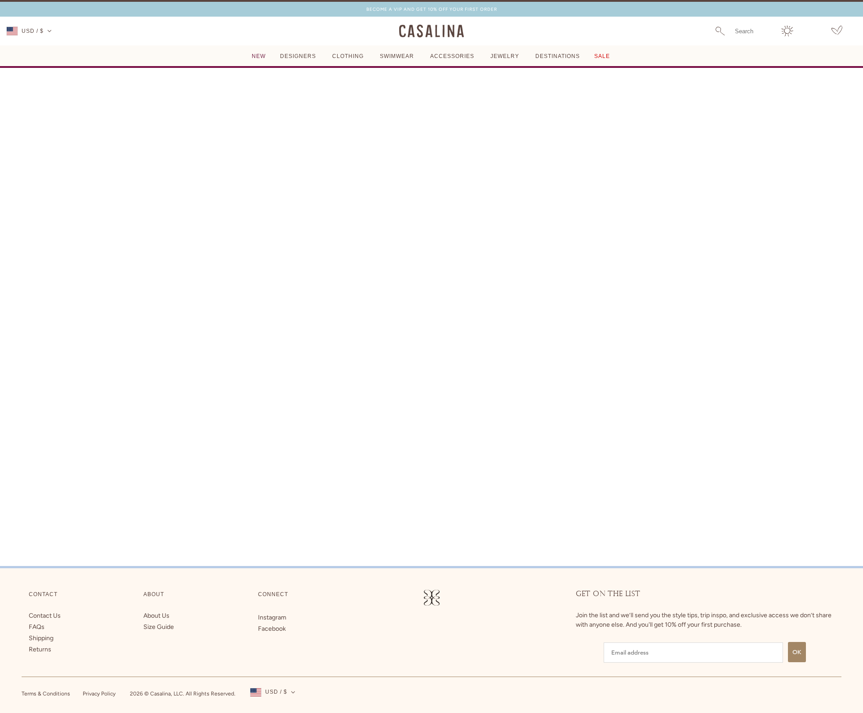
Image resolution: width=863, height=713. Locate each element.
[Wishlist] (836, 32)
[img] (272, 617)
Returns (40, 649)
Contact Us (45, 615)
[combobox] (753, 31)
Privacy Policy (99, 694)
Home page (410, 177)
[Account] (787, 31)
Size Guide (158, 627)
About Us (156, 615)
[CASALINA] (431, 36)
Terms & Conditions (46, 694)
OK (796, 652)
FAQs (36, 627)
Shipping (41, 638)
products (498, 177)
